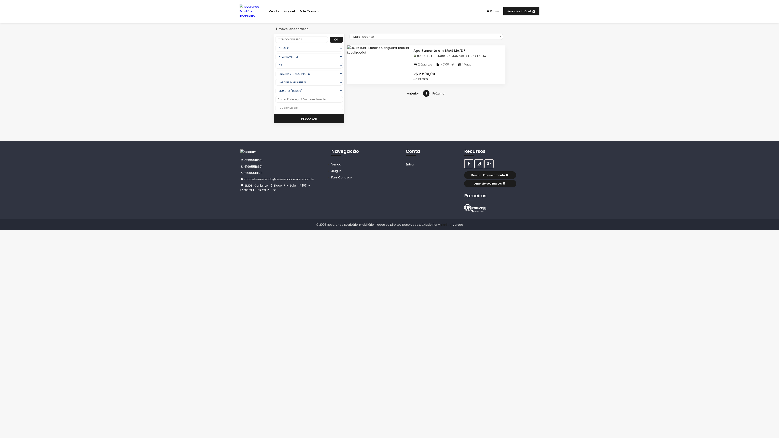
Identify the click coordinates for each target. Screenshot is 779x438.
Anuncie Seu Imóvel (488, 184)
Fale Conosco (310, 11)
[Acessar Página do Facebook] (468, 163)
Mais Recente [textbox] (363, 36)
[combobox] (426, 37)
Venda (274, 11)
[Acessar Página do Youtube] (489, 163)
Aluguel (289, 11)
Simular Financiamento (488, 175)
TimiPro (446, 224)
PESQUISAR (309, 118)
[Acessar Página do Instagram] (478, 163)
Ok (336, 39)
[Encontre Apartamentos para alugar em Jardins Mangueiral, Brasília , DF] (475, 208)
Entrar (410, 164)
